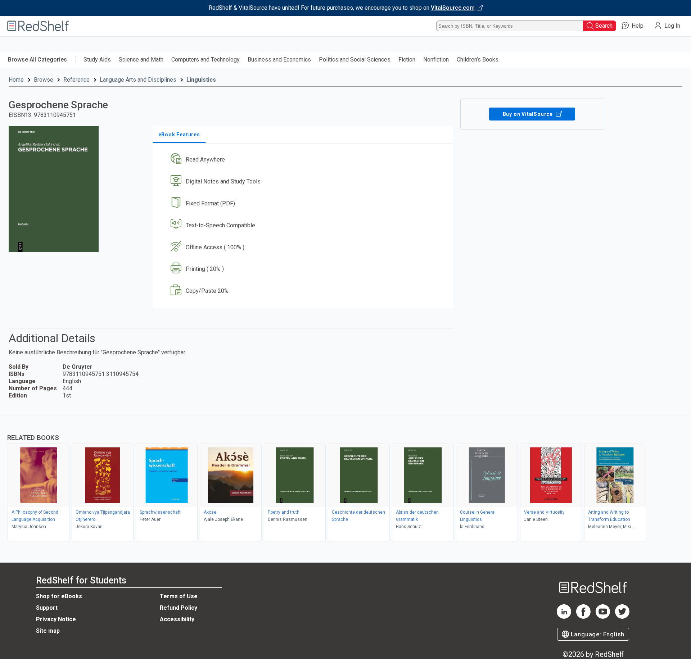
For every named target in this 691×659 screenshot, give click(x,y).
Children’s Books (477, 59)
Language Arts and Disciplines (138, 79)
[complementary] (345, 479)
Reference (76, 79)
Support (47, 607)
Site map (48, 630)
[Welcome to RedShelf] (38, 26)
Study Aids (97, 59)
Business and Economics (279, 59)
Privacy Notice (56, 619)
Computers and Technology (205, 59)
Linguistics (201, 79)
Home (16, 79)
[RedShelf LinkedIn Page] (564, 616)
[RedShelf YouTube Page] (603, 616)
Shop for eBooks (59, 596)
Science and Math (141, 59)
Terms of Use (179, 596)
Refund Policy (178, 607)
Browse (43, 79)
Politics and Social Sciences (354, 59)
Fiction (406, 59)
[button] (304, 160)
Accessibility (177, 619)
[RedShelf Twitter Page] (622, 616)
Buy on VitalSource (528, 114)
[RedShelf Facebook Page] (583, 616)
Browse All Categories (37, 59)
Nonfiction (436, 59)
